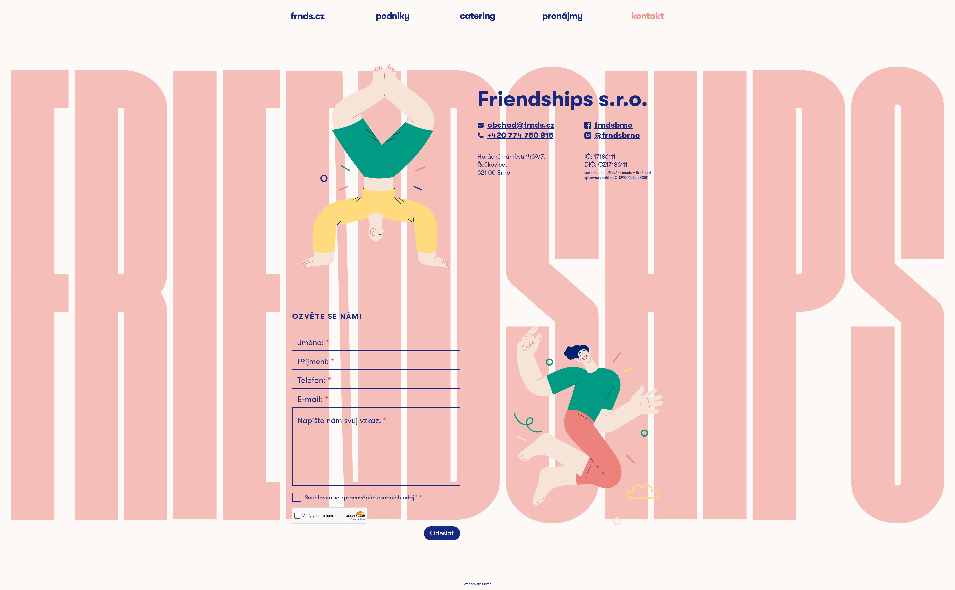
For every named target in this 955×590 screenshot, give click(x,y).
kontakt (647, 16)
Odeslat (442, 533)
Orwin (486, 584)
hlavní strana (307, 16)
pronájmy (562, 16)
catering (477, 16)
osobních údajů (397, 497)
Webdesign (472, 584)
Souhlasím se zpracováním (361, 497)
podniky (392, 16)
